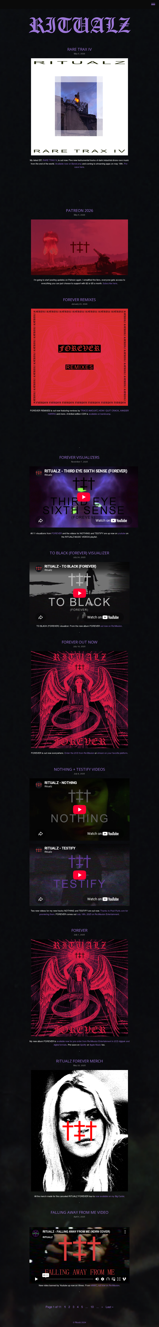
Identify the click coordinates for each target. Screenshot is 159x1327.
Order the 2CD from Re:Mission (79, 752)
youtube (121, 533)
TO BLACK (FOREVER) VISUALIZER (79, 553)
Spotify (83, 1044)
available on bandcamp (99, 413)
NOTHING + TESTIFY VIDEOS (79, 769)
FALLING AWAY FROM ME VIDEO (79, 1212)
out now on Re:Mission (111, 625)
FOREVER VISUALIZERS (79, 457)
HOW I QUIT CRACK (109, 410)
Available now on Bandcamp (68, 163)
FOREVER (57, 533)
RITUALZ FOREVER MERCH (79, 1061)
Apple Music (95, 1044)
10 (92, 1307)
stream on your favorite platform (112, 752)
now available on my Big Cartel (109, 1196)
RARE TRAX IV (79, 49)
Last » (109, 1307)
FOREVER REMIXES (79, 299)
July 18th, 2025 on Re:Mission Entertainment (98, 914)
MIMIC (94, 1285)
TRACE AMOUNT (89, 410)
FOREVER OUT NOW (79, 642)
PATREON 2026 (79, 210)
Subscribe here (110, 283)
